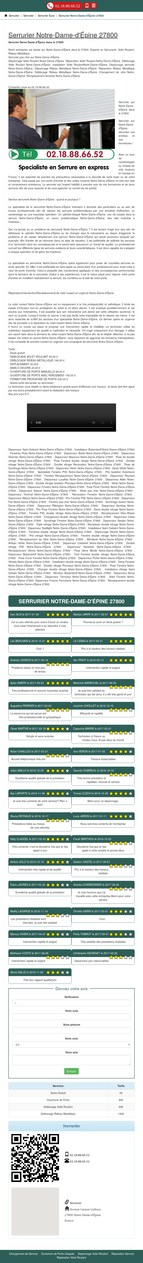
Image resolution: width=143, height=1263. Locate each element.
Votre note (71, 1038)
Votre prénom (71, 1024)
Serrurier (75, 1203)
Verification (71, 997)
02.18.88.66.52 (67, 6)
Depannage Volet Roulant (93, 1254)
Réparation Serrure (122, 1254)
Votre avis (71, 1052)
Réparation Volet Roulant (71, 1257)
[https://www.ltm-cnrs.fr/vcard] (35, 1158)
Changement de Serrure (23, 1254)
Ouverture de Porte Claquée (57, 1254)
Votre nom (71, 1011)
